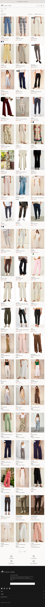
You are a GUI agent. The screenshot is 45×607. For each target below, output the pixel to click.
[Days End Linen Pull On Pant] (37, 343)
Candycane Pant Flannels (35, 278)
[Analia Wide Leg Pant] (7, 79)
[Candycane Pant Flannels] (37, 266)
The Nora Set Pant (4, 172)
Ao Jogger (2, 223)
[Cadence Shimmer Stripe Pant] (22, 160)
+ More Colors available (5, 410)
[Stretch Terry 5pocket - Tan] (31, 122)
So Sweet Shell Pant (34, 38)
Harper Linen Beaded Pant (5, 355)
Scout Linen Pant (33, 489)
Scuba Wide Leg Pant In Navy (6, 462)
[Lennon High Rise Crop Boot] (7, 505)
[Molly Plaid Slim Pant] (37, 54)
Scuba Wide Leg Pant (19, 462)
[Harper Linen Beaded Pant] (7, 343)
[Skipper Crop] (7, 292)
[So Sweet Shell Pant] (37, 26)
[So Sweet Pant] (22, 134)
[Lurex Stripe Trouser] (22, 79)
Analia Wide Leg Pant (4, 91)
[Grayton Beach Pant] (37, 450)
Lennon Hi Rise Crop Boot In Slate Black (22, 329)
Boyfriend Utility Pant (4, 329)
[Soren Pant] (22, 369)
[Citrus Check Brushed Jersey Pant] (22, 107)
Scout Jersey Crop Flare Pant (20, 544)
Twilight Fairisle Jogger (19, 38)
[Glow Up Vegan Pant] (22, 266)
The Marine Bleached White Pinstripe (22, 304)
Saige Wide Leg (33, 172)
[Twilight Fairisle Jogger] (22, 26)
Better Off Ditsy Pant (19, 355)
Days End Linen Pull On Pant (35, 355)
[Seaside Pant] (37, 239)
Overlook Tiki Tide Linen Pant (5, 146)
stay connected (34, 563)
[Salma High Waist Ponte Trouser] (37, 79)
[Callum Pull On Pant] (37, 211)
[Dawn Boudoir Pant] (7, 186)
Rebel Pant (17, 223)
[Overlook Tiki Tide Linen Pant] (7, 134)
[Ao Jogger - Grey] (1, 226)
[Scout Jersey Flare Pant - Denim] (3, 41)
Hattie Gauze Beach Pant (35, 407)
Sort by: (36, 14)
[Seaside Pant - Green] (33, 254)
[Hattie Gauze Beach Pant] (37, 395)
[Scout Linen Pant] (37, 477)
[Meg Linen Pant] (7, 369)
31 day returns (33, 558)
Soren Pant (17, 381)
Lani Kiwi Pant (33, 146)
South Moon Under (6, 602)
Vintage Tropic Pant (34, 304)
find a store (11, 558)
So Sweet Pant (18, 146)
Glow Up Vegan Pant (19, 278)
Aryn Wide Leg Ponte (34, 381)
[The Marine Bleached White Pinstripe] (22, 292)
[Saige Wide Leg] (37, 160)
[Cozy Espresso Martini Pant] (22, 239)
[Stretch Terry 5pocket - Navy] (33, 122)
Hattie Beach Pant (4, 407)
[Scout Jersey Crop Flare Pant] (22, 532)
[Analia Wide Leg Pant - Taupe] (3, 94)
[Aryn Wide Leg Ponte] (37, 369)
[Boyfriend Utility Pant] (7, 318)
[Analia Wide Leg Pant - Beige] (5, 94)
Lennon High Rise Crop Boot (5, 517)
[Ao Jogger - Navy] (3, 226)
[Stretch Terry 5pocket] (37, 107)
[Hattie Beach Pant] (7, 395)
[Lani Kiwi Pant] (37, 134)
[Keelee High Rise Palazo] (7, 107)
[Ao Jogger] (7, 211)
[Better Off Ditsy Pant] (22, 343)
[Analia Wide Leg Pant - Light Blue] (1, 94)
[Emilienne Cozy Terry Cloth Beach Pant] (37, 186)
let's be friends (11, 563)
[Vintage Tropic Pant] (37, 292)
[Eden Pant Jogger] (7, 266)
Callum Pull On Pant (34, 223)
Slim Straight (33, 329)
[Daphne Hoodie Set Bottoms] (7, 239)
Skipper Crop (3, 304)
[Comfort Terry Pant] (22, 505)
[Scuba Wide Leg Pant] (22, 450)
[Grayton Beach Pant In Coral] (7, 477)
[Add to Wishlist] (12, 18)
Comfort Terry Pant (19, 517)
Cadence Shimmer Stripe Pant (21, 172)
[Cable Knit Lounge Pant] (7, 532)
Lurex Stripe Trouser (19, 91)
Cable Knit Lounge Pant (5, 544)
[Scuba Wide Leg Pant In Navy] (7, 450)
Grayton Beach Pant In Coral (5, 489)
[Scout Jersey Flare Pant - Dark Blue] (1, 41)
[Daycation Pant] (7, 54)
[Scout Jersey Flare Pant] (7, 26)
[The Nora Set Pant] (7, 160)
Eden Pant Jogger (4, 278)
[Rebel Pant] (22, 211)
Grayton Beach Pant (34, 462)
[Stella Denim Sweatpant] (22, 186)
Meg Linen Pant (3, 381)
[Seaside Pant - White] (31, 254)
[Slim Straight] (37, 318)
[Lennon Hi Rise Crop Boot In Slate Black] (22, 318)
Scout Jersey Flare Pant (5, 38)
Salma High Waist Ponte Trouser (36, 91)
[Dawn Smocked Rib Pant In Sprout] (7, 422)
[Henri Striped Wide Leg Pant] (22, 54)
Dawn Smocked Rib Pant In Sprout (6, 434)
